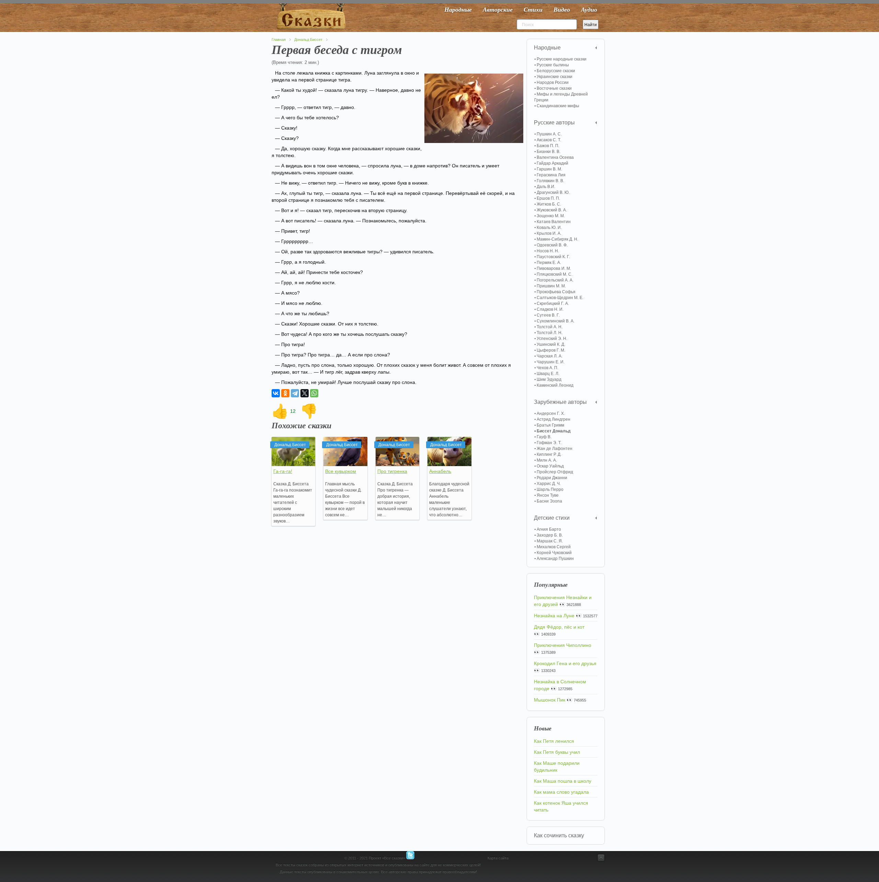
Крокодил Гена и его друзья (565, 663)
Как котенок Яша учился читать (561, 806)
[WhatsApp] (314, 393)
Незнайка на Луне (554, 615)
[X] (304, 393)
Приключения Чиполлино (562, 645)
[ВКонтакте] (276, 393)
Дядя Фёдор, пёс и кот (559, 627)
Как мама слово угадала (561, 792)
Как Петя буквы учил (557, 752)
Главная (279, 39)
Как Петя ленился (554, 741)
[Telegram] (295, 393)
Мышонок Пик (549, 700)
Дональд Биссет (308, 39)
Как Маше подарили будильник (557, 766)
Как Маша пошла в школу (562, 781)
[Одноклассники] (285, 393)
